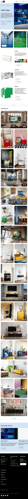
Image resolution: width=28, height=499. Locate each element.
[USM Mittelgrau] (19, 60)
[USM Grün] (21, 61)
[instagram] (1, 495)
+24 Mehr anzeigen (14, 418)
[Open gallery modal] (14, 119)
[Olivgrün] (23, 61)
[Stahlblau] (19, 61)
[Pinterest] (5, 495)
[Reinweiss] (15, 60)
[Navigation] (26, 1)
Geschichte (4, 45)
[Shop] (23, 126)
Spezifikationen (9, 21)
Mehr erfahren (3, 448)
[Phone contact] (22, 1)
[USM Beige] (24, 61)
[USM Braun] (26, 61)
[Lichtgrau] (17, 60)
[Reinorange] (26, 60)
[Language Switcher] (23, 1)
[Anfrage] (25, 126)
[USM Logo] (3, 2)
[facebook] (3, 495)
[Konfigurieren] (12, 146)
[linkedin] (7, 495)
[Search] (24, 1)
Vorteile (3, 21)
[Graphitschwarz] (23, 60)
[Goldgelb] (24, 60)
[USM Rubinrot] (15, 61)
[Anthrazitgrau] (21, 60)
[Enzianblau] (17, 61)
